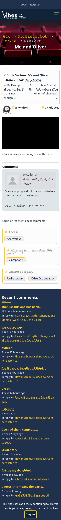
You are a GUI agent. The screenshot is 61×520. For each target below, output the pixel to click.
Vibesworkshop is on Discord (32, 479)
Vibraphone (16, 260)
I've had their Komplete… (20, 429)
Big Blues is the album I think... (24, 368)
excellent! (30, 174)
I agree (30, 514)
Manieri (7, 348)
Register (35, 4)
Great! (6, 389)
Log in (8, 205)
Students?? (9, 450)
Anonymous (14, 239)
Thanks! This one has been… (21, 307)
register (20, 205)
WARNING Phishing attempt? (32, 495)
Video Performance (42, 278)
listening (8, 409)
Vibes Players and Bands (32, 36)
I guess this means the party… (23, 486)
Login (24, 4)
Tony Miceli (9, 40)
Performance (15, 278)
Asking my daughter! (16, 470)
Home (6, 36)
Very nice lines (12, 327)
